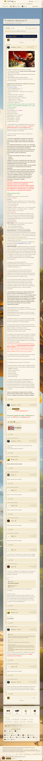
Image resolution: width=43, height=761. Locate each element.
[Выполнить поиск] (27, 28)
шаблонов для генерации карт (17, 238)
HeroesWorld (5, 3)
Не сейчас (13, 758)
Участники (29, 36)
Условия (20, 754)
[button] (31, 1)
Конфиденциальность (27, 754)
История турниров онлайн (21, 3)
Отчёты (34, 36)
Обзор (25, 36)
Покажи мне (8, 758)
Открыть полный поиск (32, 28)
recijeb (8, 726)
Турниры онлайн (13, 3)
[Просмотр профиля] (9, 47)
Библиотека (7, 717)
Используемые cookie (36, 754)
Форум (9, 3)
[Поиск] (36, 1)
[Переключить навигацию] (38, 1)
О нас (17, 754)
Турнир (10, 36)
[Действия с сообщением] (33, 47)
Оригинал (10, 408)
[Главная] (9, 1)
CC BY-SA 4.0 (20, 748)
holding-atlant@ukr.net (13, 585)
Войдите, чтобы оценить (21, 31)
